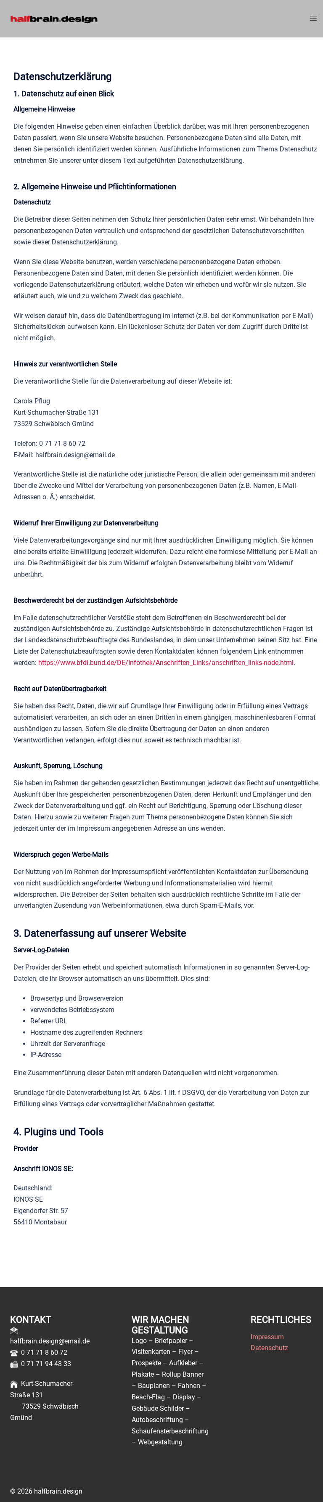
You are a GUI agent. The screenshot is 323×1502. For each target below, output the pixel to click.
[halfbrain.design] (53, 18)
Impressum (267, 1337)
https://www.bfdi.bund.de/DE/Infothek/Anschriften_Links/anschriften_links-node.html (166, 663)
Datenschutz (269, 1348)
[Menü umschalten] (313, 18)
